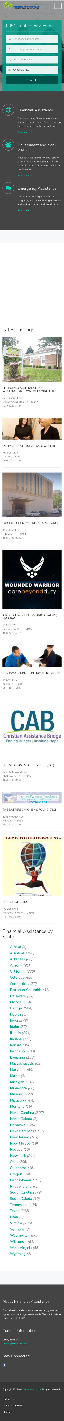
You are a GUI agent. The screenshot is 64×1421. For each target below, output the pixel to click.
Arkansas (17, 959)
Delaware (18, 996)
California (17, 971)
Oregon (16, 1174)
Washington (20, 1235)
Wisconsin (18, 1241)
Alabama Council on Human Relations (31, 673)
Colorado (17, 977)
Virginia (16, 1223)
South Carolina (22, 1192)
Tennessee (18, 1204)
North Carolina (22, 1112)
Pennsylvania (21, 1180)
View (32, 363)
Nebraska (17, 1125)
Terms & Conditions (13, 1405)
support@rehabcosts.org (14, 1343)
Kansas (15, 1045)
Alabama (17, 953)
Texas (14, 1210)
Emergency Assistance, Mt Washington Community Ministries (29, 389)
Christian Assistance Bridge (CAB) (28, 765)
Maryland (18, 1069)
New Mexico (20, 1143)
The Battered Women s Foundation (29, 810)
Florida (15, 1002)
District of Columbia (26, 989)
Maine (15, 1075)
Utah (14, 1217)
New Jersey (19, 1137)
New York (18, 1155)
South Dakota (21, 1198)
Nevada (16, 1149)
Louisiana (17, 1057)
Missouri (16, 1094)
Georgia (16, 1008)
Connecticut (19, 983)
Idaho (14, 1026)
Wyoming (18, 1253)
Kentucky (17, 1051)
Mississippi (18, 1100)
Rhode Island (21, 1186)
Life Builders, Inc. (15, 902)
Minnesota (18, 1088)
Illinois (15, 1032)
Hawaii (15, 1014)
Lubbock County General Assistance (30, 523)
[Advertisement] (32, 290)
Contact (7, 1412)
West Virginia (21, 1247)
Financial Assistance (31, 1389)
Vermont (17, 1229)
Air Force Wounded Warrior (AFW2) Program (29, 616)
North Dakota (21, 1118)
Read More (24, 132)
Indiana (16, 1039)
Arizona (16, 965)
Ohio (13, 1161)
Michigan (17, 1082)
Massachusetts (22, 1063)
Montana (17, 1106)
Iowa (14, 1020)
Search (32, 80)
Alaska (15, 946)
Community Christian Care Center (28, 446)
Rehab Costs (10, 1399)
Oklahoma (18, 1167)
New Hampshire (23, 1131)
